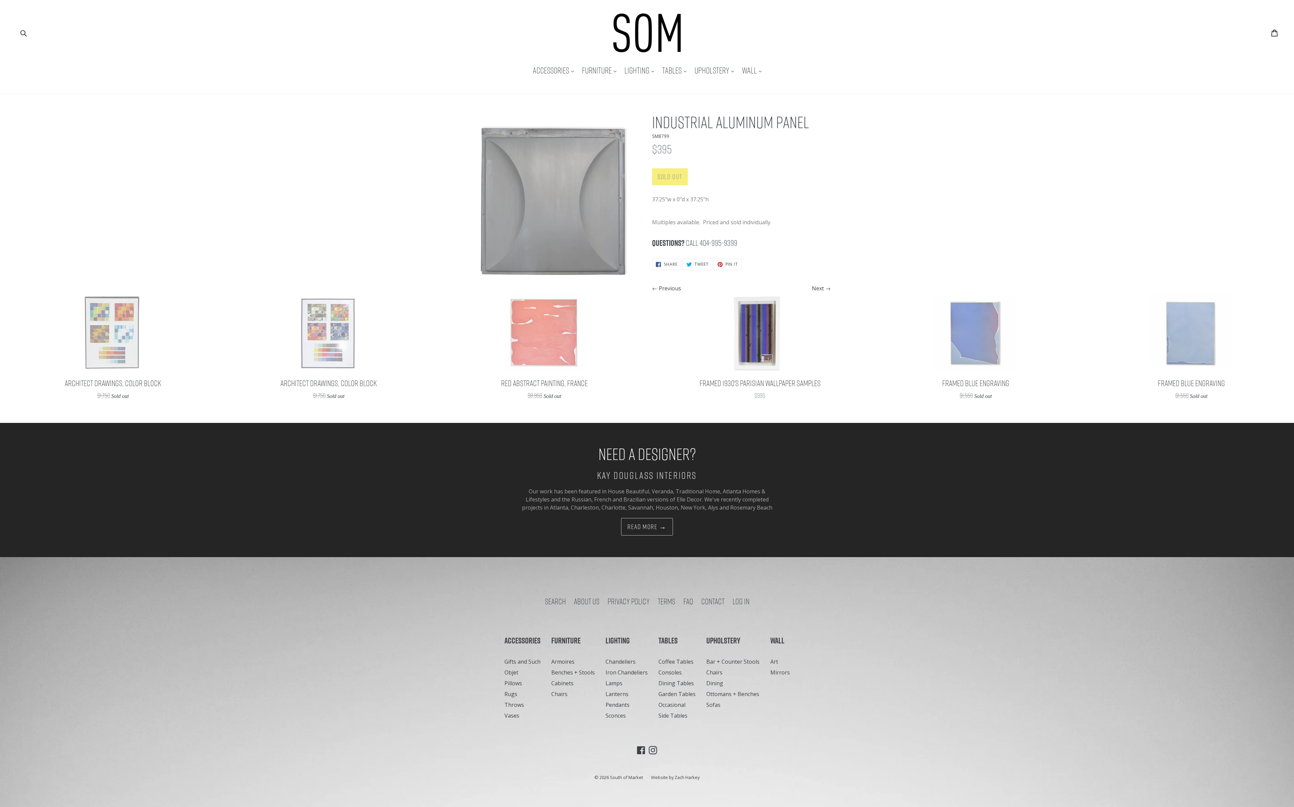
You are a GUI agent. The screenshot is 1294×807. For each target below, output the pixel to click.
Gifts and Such (522, 661)
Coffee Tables (676, 661)
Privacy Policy (629, 601)
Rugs (510, 694)
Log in (741, 601)
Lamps (614, 683)
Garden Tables (677, 694)
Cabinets (562, 683)
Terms (666, 601)
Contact (713, 601)
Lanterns (617, 694)
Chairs (559, 694)
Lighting (640, 70)
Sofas (713, 705)
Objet (511, 672)
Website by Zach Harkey (675, 777)
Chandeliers (621, 661)
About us (586, 601)
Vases (511, 715)
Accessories (555, 70)
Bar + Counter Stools (733, 661)
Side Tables (672, 715)
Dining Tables (676, 683)
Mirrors (780, 672)
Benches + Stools (573, 672)
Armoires (563, 661)
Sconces (616, 715)
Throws (514, 705)
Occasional (671, 705)
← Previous (666, 288)
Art (774, 661)
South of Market (626, 777)
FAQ (688, 601)
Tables (676, 70)
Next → (821, 288)
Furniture (601, 70)
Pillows (513, 683)
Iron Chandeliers (627, 672)
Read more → (647, 526)
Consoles (670, 672)
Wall (753, 70)
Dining (714, 683)
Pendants (617, 705)
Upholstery (716, 70)
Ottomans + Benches (732, 694)
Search (555, 601)
